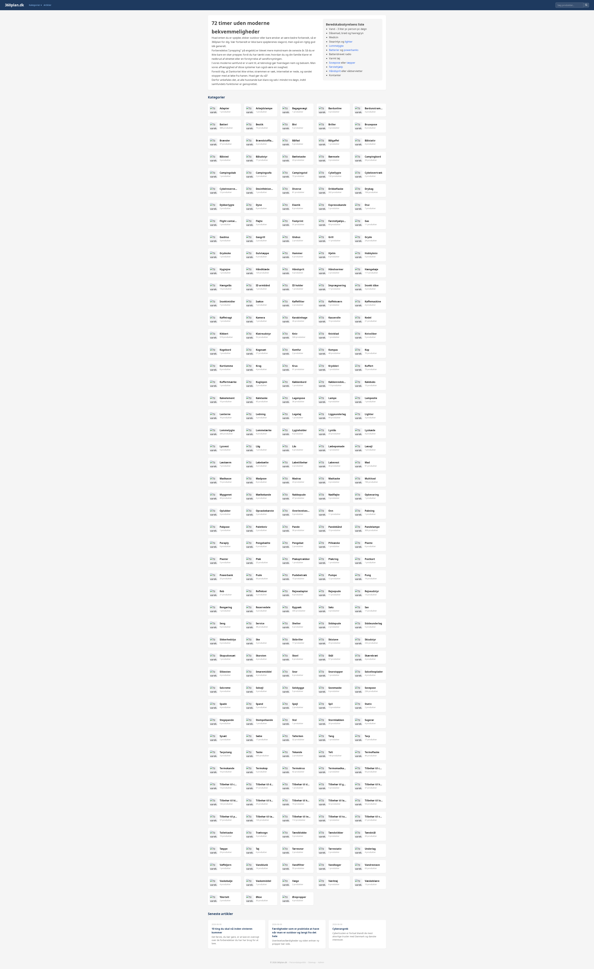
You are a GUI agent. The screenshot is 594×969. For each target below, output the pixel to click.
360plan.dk (14, 5)
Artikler (47, 5)
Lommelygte (336, 46)
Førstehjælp (336, 67)
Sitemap (312, 962)
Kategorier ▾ (35, 5)
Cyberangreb (340, 928)
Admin (321, 962)
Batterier (334, 50)
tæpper (351, 62)
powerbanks (351, 50)
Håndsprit (335, 71)
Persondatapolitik (297, 962)
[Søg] (586, 5)
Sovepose (334, 62)
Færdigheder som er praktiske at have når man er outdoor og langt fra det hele (295, 932)
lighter (349, 41)
